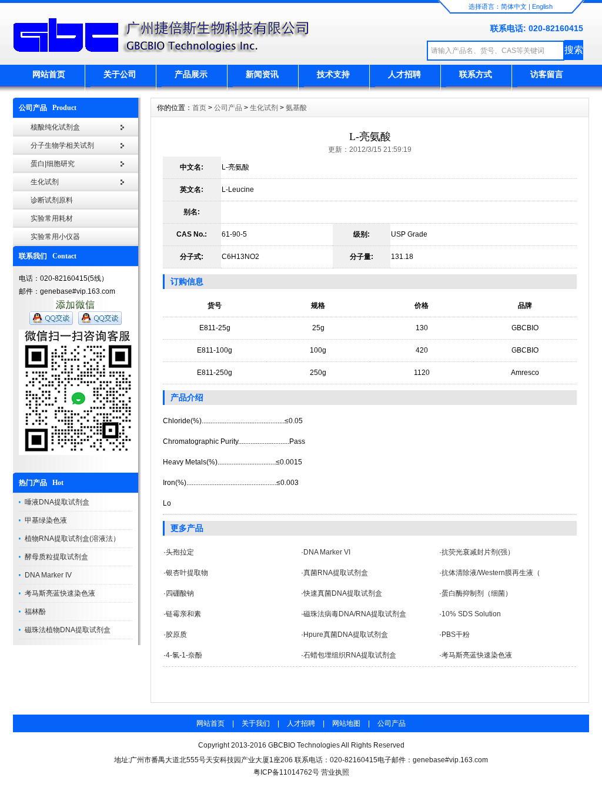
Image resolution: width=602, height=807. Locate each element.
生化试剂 (45, 182)
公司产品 (228, 108)
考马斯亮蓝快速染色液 (60, 593)
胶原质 (176, 634)
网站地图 (346, 723)
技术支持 (333, 74)
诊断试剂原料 (52, 200)
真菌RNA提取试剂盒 (335, 573)
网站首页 (48, 74)
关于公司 (119, 74)
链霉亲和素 (183, 614)
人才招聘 (404, 74)
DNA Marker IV (48, 575)
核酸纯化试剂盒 (55, 127)
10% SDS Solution (471, 614)
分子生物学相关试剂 (62, 145)
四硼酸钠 (180, 593)
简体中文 (514, 6)
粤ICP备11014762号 (286, 772)
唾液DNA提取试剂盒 (57, 502)
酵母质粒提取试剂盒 (56, 557)
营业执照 (335, 772)
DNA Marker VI (326, 552)
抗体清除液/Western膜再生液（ (491, 573)
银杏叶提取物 (187, 573)
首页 (199, 108)
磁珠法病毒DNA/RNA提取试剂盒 (354, 614)
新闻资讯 (262, 74)
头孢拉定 (180, 552)
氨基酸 (296, 108)
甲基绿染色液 (46, 520)
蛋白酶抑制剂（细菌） (477, 593)
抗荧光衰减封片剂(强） (478, 552)
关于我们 (256, 723)
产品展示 (191, 74)
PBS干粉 (456, 634)
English (542, 6)
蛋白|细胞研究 (53, 164)
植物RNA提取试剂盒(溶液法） (72, 538)
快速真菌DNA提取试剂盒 (342, 593)
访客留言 (546, 74)
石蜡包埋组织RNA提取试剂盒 (349, 655)
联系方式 (475, 74)
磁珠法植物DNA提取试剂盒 (68, 630)
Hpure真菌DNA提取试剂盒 (345, 634)
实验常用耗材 (52, 218)
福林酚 (35, 611)
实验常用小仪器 (55, 237)
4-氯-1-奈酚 (184, 655)
